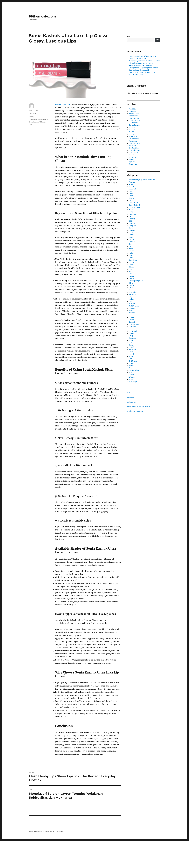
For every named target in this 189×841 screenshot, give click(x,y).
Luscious (44, 120)
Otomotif (132, 322)
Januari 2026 (133, 116)
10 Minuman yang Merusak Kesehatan (142, 180)
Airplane (132, 182)
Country (132, 230)
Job (130, 290)
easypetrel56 (33, 110)
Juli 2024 (132, 155)
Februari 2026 (134, 114)
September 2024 (134, 150)
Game (131, 258)
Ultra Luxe (32, 124)
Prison (131, 329)
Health (131, 276)
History (131, 283)
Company (132, 226)
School (131, 347)
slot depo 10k (131, 402)
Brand (131, 210)
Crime (131, 232)
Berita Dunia (133, 203)
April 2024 (132, 162)
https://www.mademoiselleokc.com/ (140, 407)
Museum (132, 313)
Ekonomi (132, 242)
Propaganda (133, 331)
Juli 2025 (132, 127)
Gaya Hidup (133, 260)
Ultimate (42, 122)
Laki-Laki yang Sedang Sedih (139, 70)
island (131, 288)
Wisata (131, 375)
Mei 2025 (132, 132)
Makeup (132, 304)
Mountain (132, 308)
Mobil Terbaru (134, 306)
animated (132, 189)
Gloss (31, 120)
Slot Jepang (133, 361)
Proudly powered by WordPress (53, 831)
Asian (131, 191)
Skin (130, 359)
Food (131, 255)
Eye (130, 244)
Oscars (131, 320)
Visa (130, 372)
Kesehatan (132, 294)
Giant (131, 265)
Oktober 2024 (133, 148)
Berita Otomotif (134, 207)
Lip (39, 120)
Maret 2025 (133, 136)
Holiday (131, 285)
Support (132, 366)
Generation (133, 262)
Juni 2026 (132, 109)
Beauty (31, 116)
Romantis (132, 338)
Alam (131, 184)
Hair (130, 274)
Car (130, 216)
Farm (131, 249)
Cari (128, 37)
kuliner (131, 299)
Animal (131, 187)
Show (131, 356)
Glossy (35, 120)
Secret (131, 352)
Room (131, 340)
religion (132, 333)
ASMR (131, 193)
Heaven (131, 278)
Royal (131, 343)
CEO (130, 221)
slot (128, 393)
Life (130, 301)
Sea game (132, 350)
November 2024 (134, 146)
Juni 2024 (132, 157)
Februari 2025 (134, 139)
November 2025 (134, 120)
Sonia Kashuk (34, 122)
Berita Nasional (134, 205)
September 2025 (134, 125)
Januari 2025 (133, 141)
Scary (131, 345)
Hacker (131, 272)
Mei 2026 (132, 111)
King (130, 297)
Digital (131, 239)
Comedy (132, 223)
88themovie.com (42, 16)
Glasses (131, 267)
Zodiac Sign (133, 382)
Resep (131, 336)
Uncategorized (134, 370)
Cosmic (131, 228)
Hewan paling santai (136, 281)
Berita (131, 200)
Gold (130, 269)
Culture (131, 235)
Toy (130, 368)
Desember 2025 (134, 118)
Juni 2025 (132, 130)
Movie (131, 311)
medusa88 (131, 397)
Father (131, 253)
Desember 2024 (134, 143)
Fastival (131, 251)
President (132, 327)
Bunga (131, 212)
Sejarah (131, 354)
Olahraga (132, 317)
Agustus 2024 (134, 153)
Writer (131, 379)
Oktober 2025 (133, 123)
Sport (131, 363)
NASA (131, 315)
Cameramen (133, 214)
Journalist (132, 292)
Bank (131, 196)
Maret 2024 (133, 164)
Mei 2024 (132, 159)
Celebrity (132, 219)
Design (131, 237)
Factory (131, 246)
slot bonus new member (135, 411)
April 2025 (132, 134)
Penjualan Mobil (134, 324)
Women (132, 377)
